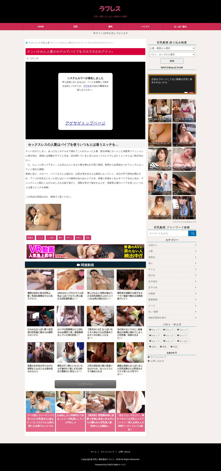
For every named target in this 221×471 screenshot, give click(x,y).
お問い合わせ (157, 360)
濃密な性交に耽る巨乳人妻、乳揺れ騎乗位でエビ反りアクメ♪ (40, 296)
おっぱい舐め (180, 26)
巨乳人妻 (45, 42)
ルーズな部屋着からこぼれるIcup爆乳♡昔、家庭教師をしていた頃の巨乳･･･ (70, 332)
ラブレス (32, 42)
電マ (61, 237)
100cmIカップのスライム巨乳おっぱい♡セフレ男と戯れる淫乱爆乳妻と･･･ (70, 296)
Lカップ (169, 341)
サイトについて (158, 357)
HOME (41, 26)
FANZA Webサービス (116, 464)
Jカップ (183, 335)
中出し (79, 237)
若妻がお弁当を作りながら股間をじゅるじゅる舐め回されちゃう (40, 368)
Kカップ (156, 341)
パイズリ (145, 26)
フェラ (40, 237)
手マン (69, 237)
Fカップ (169, 329)
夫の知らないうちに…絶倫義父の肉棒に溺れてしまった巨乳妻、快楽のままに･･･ (130, 333)
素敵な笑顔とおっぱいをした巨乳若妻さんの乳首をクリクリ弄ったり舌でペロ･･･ (130, 370)
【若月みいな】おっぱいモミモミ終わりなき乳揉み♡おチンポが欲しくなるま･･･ (100, 333)
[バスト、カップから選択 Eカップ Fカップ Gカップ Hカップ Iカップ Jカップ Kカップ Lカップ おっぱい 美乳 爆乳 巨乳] (172, 54)
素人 (150, 263)
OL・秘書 (153, 311)
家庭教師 (152, 299)
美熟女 (151, 257)
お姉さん (152, 245)
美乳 (88, 237)
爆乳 (110, 26)
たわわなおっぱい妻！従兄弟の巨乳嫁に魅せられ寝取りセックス (40, 332)
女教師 (151, 293)
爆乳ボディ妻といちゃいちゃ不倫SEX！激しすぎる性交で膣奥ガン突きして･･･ (70, 368)
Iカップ (169, 335)
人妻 (150, 251)
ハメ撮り (51, 237)
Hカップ (156, 335)
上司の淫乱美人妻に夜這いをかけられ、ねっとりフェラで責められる (100, 368)
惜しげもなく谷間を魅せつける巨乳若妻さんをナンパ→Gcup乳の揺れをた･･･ (100, 296)
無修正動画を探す (157, 317)
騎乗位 (30, 237)
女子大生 (152, 287)
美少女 (151, 275)
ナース (151, 305)
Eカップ (155, 329)
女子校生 (152, 281)
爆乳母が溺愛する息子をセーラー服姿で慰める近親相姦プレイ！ (130, 296)
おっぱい (184, 341)
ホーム (94, 451)
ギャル (151, 269)
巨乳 (75, 26)
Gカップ (184, 329)
